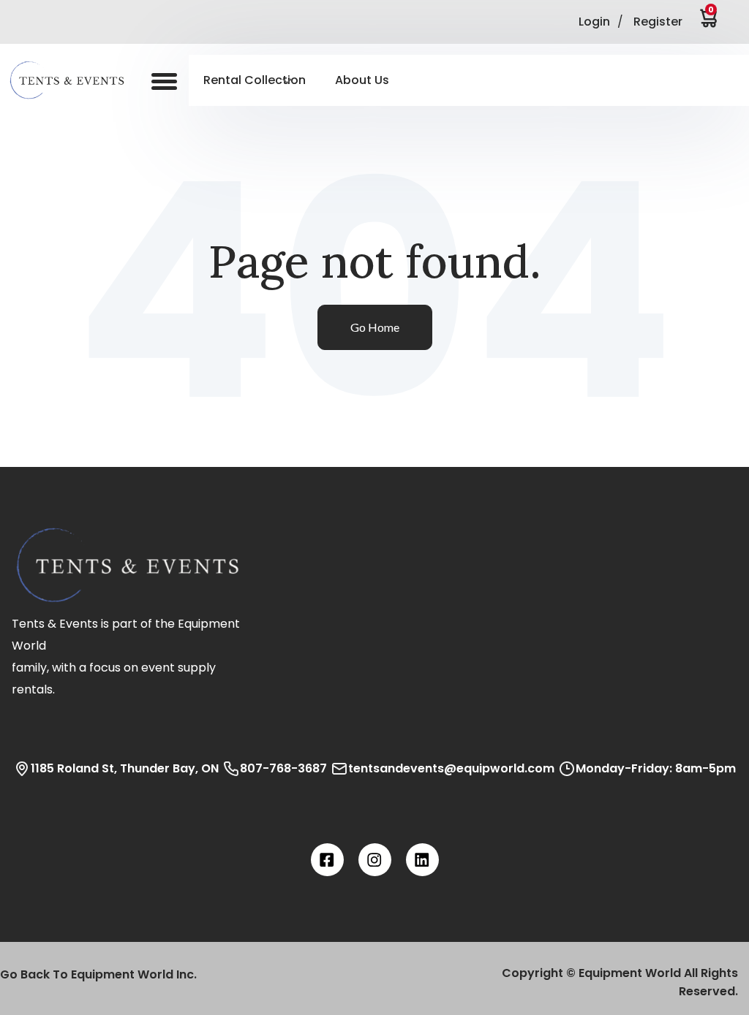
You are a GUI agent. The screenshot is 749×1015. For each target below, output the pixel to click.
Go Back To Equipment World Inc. (98, 974)
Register (657, 21)
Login (594, 21)
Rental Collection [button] (254, 80)
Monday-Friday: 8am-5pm (656, 768)
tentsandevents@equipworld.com (451, 768)
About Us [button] (362, 80)
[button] (76, 80)
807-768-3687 (283, 768)
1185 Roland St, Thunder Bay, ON (125, 768)
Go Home (374, 327)
